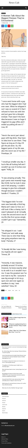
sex (19, 290)
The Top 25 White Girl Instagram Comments (6, 307)
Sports (3, 410)
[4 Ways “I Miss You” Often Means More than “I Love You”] (4, 332)
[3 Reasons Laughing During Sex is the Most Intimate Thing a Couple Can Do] (4, 325)
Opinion (4, 408)
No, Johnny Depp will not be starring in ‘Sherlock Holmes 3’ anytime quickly (14, 352)
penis (16, 290)
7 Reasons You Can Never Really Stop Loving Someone (21, 308)
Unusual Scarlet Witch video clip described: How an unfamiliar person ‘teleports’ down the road (13, 380)
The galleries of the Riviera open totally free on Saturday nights (12, 366)
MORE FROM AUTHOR (17, 314)
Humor (3, 402)
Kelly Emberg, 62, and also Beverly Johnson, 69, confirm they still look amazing (14, 384)
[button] (2, 8)
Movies (3, 406)
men (13, 290)
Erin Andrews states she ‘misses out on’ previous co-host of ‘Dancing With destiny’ (13, 361)
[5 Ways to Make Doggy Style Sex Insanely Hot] (4, 319)
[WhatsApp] (12, 26)
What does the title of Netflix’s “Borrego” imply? (12, 387)
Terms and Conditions (6, 443)
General (4, 400)
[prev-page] (2, 337)
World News (5, 412)
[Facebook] (2, 26)
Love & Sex (7, 11)
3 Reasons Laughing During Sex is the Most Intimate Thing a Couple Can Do (17, 325)
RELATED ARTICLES (6, 314)
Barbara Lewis (5, 22)
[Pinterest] (9, 26)
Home (2, 11)
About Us (3, 437)
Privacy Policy (4, 441)
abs (6, 290)
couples (9, 290)
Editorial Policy (4, 439)
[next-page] (4, 337)
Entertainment (5, 396)
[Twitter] (5, 26)
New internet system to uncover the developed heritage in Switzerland (14, 347)
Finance (4, 398)
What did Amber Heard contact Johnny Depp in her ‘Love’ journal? (14, 370)
